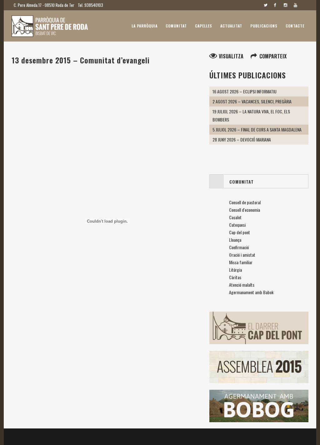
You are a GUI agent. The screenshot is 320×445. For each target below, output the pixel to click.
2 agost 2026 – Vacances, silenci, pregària (252, 101)
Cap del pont (239, 232)
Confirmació (239, 247)
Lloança (235, 239)
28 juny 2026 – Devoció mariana (241, 139)
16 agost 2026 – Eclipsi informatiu (244, 91)
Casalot (235, 217)
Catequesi (237, 224)
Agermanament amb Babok (251, 292)
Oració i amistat (242, 254)
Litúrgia (235, 269)
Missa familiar (240, 262)
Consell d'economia (244, 209)
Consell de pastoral (245, 202)
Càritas (235, 277)
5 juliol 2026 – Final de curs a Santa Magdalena (257, 129)
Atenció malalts (241, 284)
